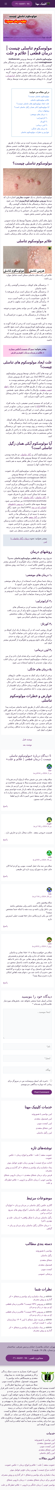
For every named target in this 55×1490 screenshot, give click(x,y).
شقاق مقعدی (46, 1260)
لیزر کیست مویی (44, 1123)
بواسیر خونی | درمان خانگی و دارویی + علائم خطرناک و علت (28, 1485)
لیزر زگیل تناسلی (44, 1132)
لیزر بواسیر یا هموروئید (42, 1114)
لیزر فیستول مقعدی (43, 1118)
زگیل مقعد (33, 517)
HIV (38, 406)
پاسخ (5, 806)
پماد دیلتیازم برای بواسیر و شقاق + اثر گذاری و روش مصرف (28, 1475)
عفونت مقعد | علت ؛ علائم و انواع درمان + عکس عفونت (29, 1465)
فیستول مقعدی (45, 1265)
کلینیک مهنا (41, 3)
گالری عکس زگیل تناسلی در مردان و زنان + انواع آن (29, 1205)
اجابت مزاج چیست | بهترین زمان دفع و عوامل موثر (29, 1163)
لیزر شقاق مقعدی (44, 1128)
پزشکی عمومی (45, 1274)
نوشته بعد (27, 745)
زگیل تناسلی (46, 1255)
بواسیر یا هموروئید (44, 1250)
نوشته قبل (27, 739)
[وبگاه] (27, 1070)
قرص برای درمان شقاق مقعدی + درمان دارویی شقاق (28, 1175)
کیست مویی (46, 1269)
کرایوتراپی (10, 75)
